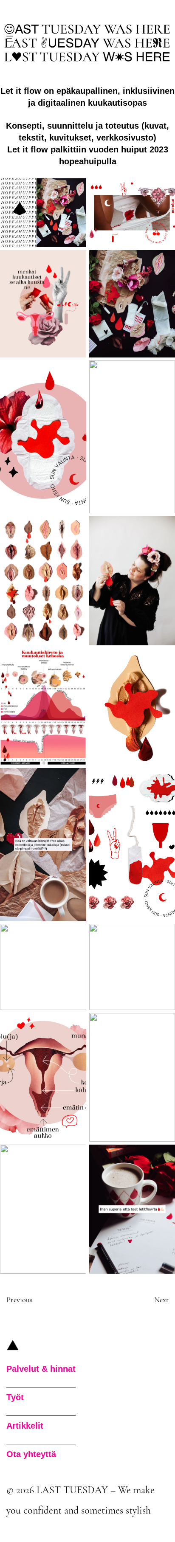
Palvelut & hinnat (41, 1368)
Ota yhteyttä (31, 1454)
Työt (15, 1397)
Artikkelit (24, 1425)
